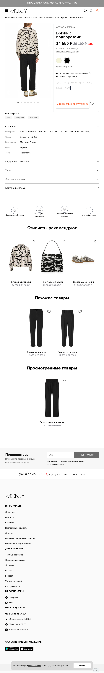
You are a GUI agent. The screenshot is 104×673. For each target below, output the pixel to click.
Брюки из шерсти (67, 352)
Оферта (9, 533)
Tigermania (25, 152)
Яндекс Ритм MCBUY (18, 629)
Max (8, 117)
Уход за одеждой (13, 581)
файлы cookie (34, 665)
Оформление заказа (15, 560)
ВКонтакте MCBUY (17, 614)
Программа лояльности (16, 528)
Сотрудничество (13, 586)
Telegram (20, 117)
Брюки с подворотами (52, 422)
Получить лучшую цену (67, 51)
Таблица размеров (14, 555)
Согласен (82, 665)
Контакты (9, 517)
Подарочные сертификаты (18, 544)
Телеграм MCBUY (17, 624)
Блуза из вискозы (21, 282)
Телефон (33, 117)
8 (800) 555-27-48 (58, 474)
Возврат (9, 576)
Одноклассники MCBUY (20, 619)
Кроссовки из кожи (83, 282)
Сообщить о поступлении (73, 104)
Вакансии (9, 522)
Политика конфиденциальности (20, 538)
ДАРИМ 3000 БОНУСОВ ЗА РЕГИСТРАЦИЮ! (52, 3)
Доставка (9, 565)
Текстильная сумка (52, 282)
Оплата (8, 570)
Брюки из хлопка (36, 352)
